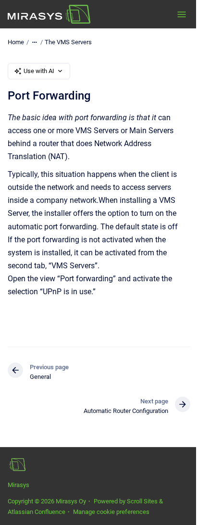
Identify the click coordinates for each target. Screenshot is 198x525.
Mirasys (18, 484)
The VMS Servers (68, 42)
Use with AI (39, 71)
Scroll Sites (142, 501)
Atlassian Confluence (36, 511)
